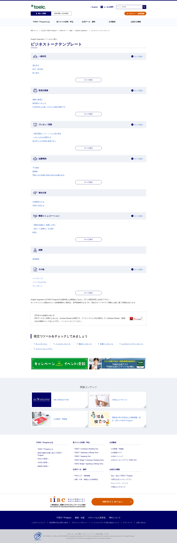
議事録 (35, 171)
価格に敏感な (38, 99)
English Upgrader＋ (81, 30)
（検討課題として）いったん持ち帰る (47, 134)
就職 (40, 250)
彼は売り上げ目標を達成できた (44, 141)
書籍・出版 (80, 518)
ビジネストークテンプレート (132, 344)
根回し (35, 232)
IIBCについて (115, 518)
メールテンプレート (63, 344)
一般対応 (42, 56)
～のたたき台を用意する (42, 137)
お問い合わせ (141, 522)
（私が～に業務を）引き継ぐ (43, 229)
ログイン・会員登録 (136, 13)
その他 (41, 269)
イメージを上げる (39, 282)
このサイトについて (38, 522)
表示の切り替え (88, 80)
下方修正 (36, 168)
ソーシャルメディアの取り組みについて (105, 522)
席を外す (36, 65)
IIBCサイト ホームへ (113, 501)
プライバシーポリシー (79, 522)
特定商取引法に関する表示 (58, 522)
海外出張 (42, 193)
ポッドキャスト (41, 344)
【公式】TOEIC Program (49, 30)
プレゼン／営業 (45, 124)
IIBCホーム (34, 30)
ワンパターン (38, 286)
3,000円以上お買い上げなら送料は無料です (49, 107)
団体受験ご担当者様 (61, 13)
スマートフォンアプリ (44, 349)
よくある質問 (108, 7)
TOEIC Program (63, 518)
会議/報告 (43, 159)
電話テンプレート (85, 344)
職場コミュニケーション (49, 216)
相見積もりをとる (39, 103)
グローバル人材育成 (96, 518)
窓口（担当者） (38, 69)
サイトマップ (127, 522)
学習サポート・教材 (65, 30)
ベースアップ (38, 278)
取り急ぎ (36, 73)
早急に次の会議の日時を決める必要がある (49, 175)
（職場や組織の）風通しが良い (44, 225)
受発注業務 (43, 90)
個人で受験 (42, 13)
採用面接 (36, 259)
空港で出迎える (38, 206)
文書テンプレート (106, 344)
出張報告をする (38, 202)
